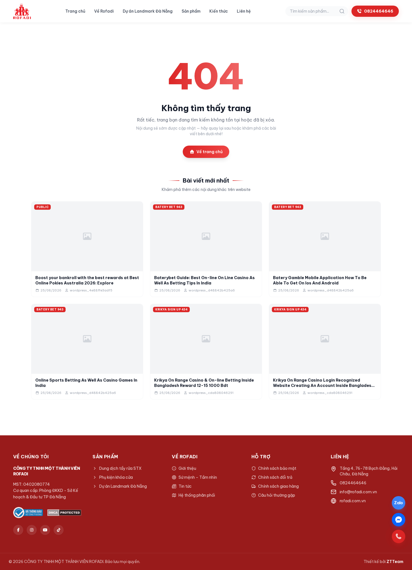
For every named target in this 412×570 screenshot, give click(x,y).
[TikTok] (59, 530)
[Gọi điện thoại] (398, 536)
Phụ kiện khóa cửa (116, 477)
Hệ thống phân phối (197, 495)
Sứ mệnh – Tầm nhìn (198, 477)
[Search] (342, 11)
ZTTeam (394, 561)
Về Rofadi (104, 11)
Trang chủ (75, 11)
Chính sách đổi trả (275, 477)
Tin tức (185, 486)
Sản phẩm (191, 11)
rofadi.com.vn (353, 500)
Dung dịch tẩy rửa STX (120, 468)
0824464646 (378, 11)
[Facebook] (18, 530)
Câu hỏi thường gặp (276, 495)
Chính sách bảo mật (277, 468)
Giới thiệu (187, 468)
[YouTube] (45, 530)
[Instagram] (32, 530)
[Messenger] (398, 519)
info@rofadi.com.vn (358, 491)
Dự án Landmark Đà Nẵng (148, 11)
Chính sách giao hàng (278, 486)
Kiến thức (218, 11)
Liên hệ (244, 11)
